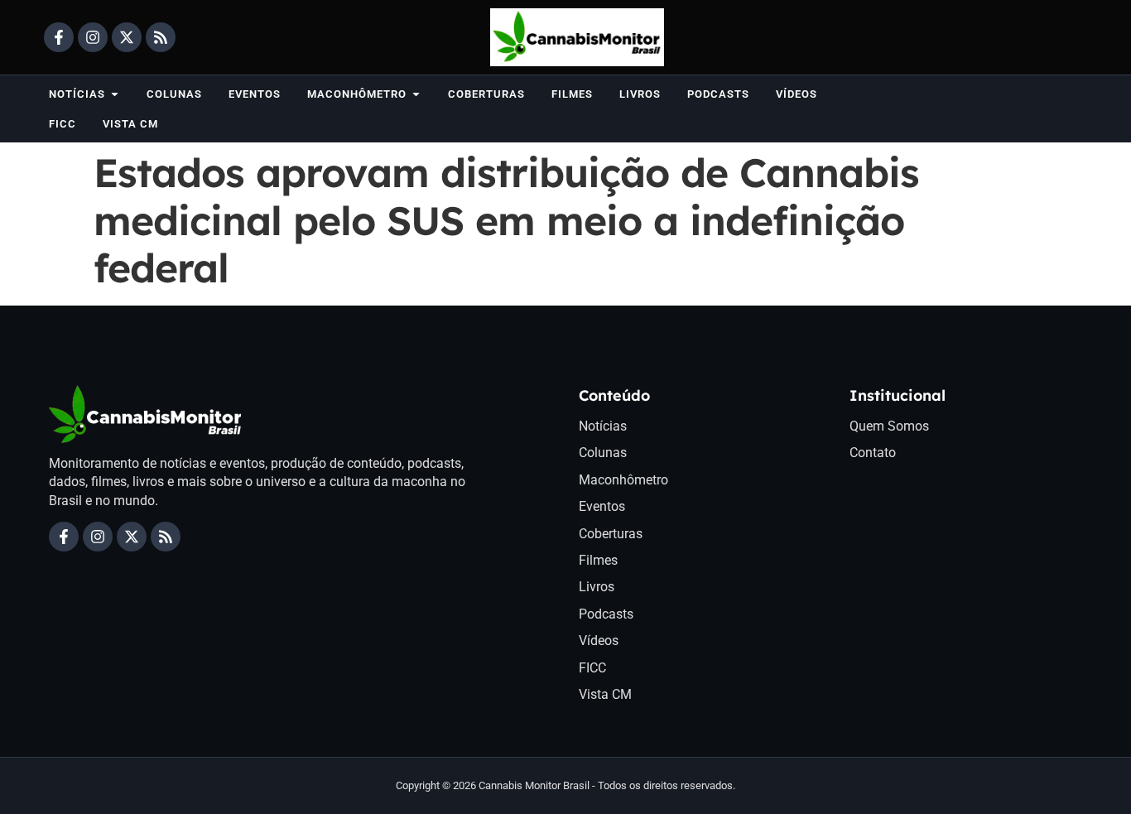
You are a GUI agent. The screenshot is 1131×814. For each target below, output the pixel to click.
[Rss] (161, 37)
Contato (872, 452)
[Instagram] (93, 37)
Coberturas (611, 534)
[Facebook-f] (59, 37)
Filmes (598, 560)
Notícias (603, 426)
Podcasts (606, 614)
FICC (592, 668)
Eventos (602, 506)
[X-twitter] (127, 37)
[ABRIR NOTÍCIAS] (114, 94)
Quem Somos (889, 426)
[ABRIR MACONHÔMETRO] (416, 94)
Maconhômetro (623, 480)
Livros (596, 587)
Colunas (603, 452)
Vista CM (605, 694)
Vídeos (598, 640)
